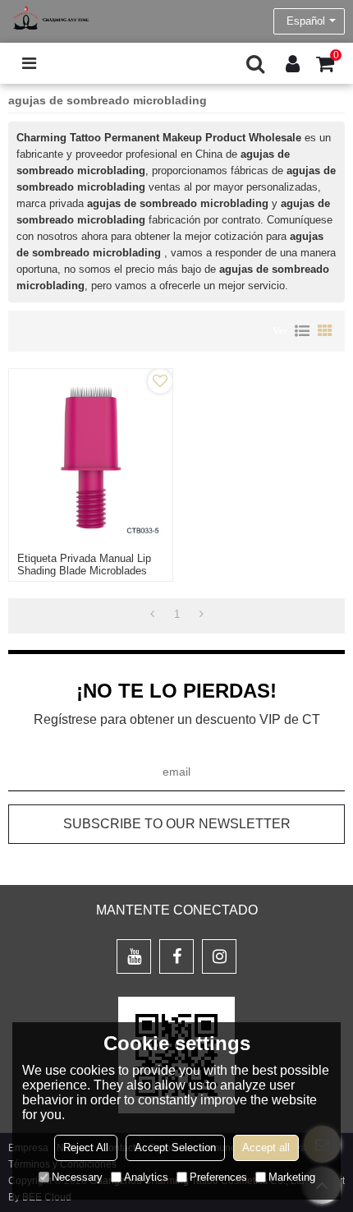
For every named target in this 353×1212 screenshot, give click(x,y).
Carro (336, 55)
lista (302, 331)
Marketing (291, 1177)
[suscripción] (176, 824)
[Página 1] (152, 614)
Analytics (146, 1177)
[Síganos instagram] (219, 956)
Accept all (266, 1147)
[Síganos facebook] (176, 956)
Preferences (218, 1177)
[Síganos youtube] (134, 956)
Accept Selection (175, 1147)
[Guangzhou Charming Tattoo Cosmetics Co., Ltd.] (49, 17)
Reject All (85, 1147)
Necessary (77, 1177)
